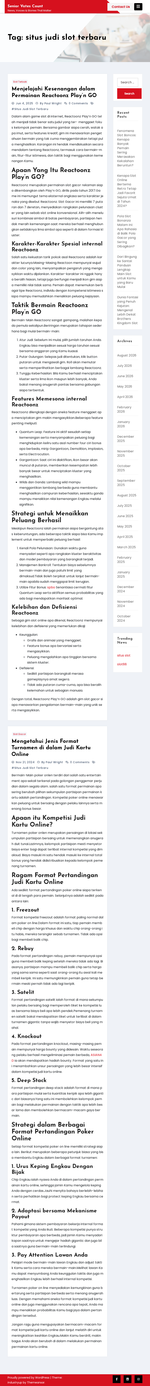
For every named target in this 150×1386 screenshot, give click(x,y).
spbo (51, 587)
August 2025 (126, 495)
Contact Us (121, 7)
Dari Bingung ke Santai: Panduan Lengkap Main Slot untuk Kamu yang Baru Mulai (127, 271)
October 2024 (124, 618)
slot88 (122, 664)
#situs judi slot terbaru (30, 109)
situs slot (123, 655)
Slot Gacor (19, 734)
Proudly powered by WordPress (29, 1378)
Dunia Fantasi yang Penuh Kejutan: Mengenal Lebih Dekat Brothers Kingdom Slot (127, 310)
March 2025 (126, 547)
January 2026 (123, 424)
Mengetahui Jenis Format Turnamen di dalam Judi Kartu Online (51, 748)
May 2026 (124, 386)
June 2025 (125, 516)
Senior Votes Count (25, 6)
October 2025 (124, 468)
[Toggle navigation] (138, 6)
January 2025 (123, 574)
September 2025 (126, 482)
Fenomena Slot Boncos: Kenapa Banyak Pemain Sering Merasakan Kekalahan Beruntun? (126, 148)
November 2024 (125, 603)
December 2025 (125, 438)
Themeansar (36, 1382)
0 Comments (78, 103)
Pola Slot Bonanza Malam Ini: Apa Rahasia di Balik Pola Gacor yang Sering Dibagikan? (127, 231)
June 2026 (125, 376)
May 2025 (124, 526)
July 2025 (124, 505)
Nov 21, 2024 (26, 762)
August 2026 (126, 355)
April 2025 (125, 537)
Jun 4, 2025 (25, 103)
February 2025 (124, 559)
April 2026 (125, 397)
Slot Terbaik (20, 81)
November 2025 (125, 453)
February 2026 (124, 409)
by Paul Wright (51, 103)
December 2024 (125, 589)
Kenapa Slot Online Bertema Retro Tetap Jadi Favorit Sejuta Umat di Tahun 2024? (126, 190)
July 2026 (124, 365)
